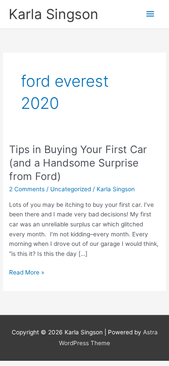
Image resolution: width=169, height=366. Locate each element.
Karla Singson (53, 14)
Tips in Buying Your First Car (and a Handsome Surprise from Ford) (78, 163)
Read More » (26, 272)
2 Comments (27, 189)
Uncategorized (70, 189)
